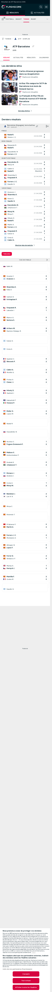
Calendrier (44, 57)
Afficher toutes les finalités (26, 987)
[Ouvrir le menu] (46, 7)
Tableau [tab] (6, 254)
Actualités (18, 57)
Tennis (8, 39)
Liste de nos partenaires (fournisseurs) (17, 969)
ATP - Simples (24, 39)
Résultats (31, 57)
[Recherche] (41, 7)
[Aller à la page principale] (13, 6)
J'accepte (26, 974)
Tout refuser (26, 981)
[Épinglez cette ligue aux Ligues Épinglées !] (33, 46)
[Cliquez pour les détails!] (25, 136)
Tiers (33, 952)
